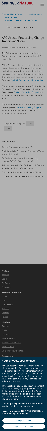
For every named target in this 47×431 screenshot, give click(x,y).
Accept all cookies (23, 420)
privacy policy (17, 403)
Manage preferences (11, 411)
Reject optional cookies (24, 426)
